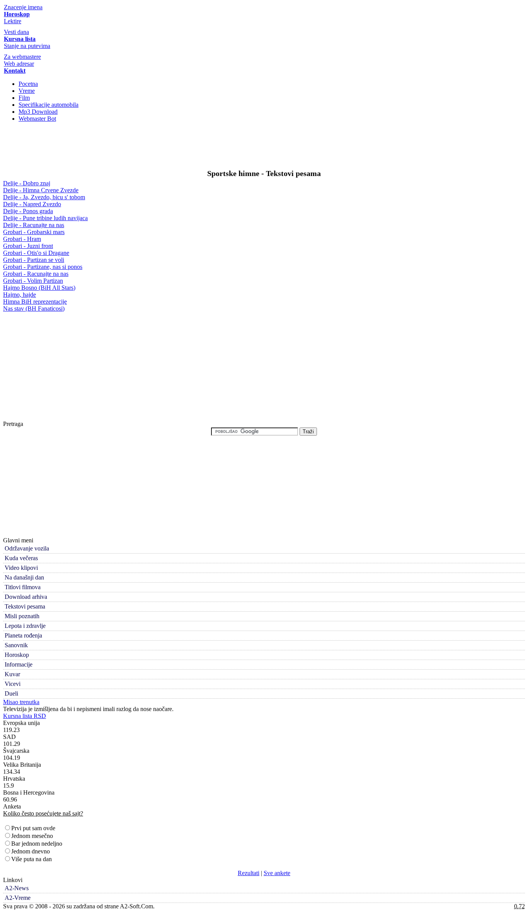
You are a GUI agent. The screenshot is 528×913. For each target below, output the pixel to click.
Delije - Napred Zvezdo (32, 204)
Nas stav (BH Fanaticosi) (34, 308)
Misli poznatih (22, 616)
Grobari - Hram (22, 239)
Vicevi (12, 683)
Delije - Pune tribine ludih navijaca (45, 218)
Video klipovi (21, 567)
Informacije (18, 664)
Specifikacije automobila (48, 104)
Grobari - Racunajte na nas (35, 273)
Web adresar (19, 63)
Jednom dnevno (30, 851)
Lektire (12, 21)
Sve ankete (277, 873)
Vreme (27, 90)
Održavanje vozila (27, 548)
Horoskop (17, 654)
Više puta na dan (31, 859)
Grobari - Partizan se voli (33, 259)
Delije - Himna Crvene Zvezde (40, 190)
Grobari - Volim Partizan (33, 280)
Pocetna (28, 83)
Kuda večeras (21, 558)
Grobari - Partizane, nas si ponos (42, 266)
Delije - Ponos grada (28, 211)
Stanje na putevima (27, 46)
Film (24, 97)
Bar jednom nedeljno (36, 843)
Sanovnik (16, 645)
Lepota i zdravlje (25, 625)
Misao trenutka (21, 702)
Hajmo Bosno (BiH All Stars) (39, 287)
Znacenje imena (23, 7)
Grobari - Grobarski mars (34, 232)
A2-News (17, 888)
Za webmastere (22, 56)
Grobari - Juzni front (28, 246)
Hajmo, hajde (19, 294)
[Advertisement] (264, 147)
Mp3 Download (38, 111)
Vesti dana (16, 32)
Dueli (11, 693)
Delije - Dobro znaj (26, 183)
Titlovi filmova (23, 587)
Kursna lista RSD (24, 716)
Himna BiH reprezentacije (35, 301)
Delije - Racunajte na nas (33, 225)
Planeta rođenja (23, 635)
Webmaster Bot (37, 118)
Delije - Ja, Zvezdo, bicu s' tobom (44, 197)
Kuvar (12, 674)
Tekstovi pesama (25, 606)
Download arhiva (26, 596)
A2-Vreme (18, 897)
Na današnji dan (24, 577)
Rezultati (248, 873)
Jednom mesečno (32, 836)
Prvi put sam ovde (33, 828)
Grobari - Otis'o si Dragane (36, 253)
